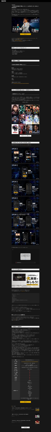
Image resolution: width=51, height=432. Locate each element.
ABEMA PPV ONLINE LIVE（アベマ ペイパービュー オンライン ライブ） (26, 38)
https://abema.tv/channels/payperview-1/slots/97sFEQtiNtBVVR (21, 83)
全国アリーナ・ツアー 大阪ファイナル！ (15, 415)
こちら (27, 40)
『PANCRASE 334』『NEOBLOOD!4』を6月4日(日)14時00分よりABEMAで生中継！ (21, 420)
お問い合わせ (21, 41)
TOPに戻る (25, 427)
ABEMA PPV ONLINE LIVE (18, 40)
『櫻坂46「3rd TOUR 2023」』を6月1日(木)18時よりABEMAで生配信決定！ (20, 414)
